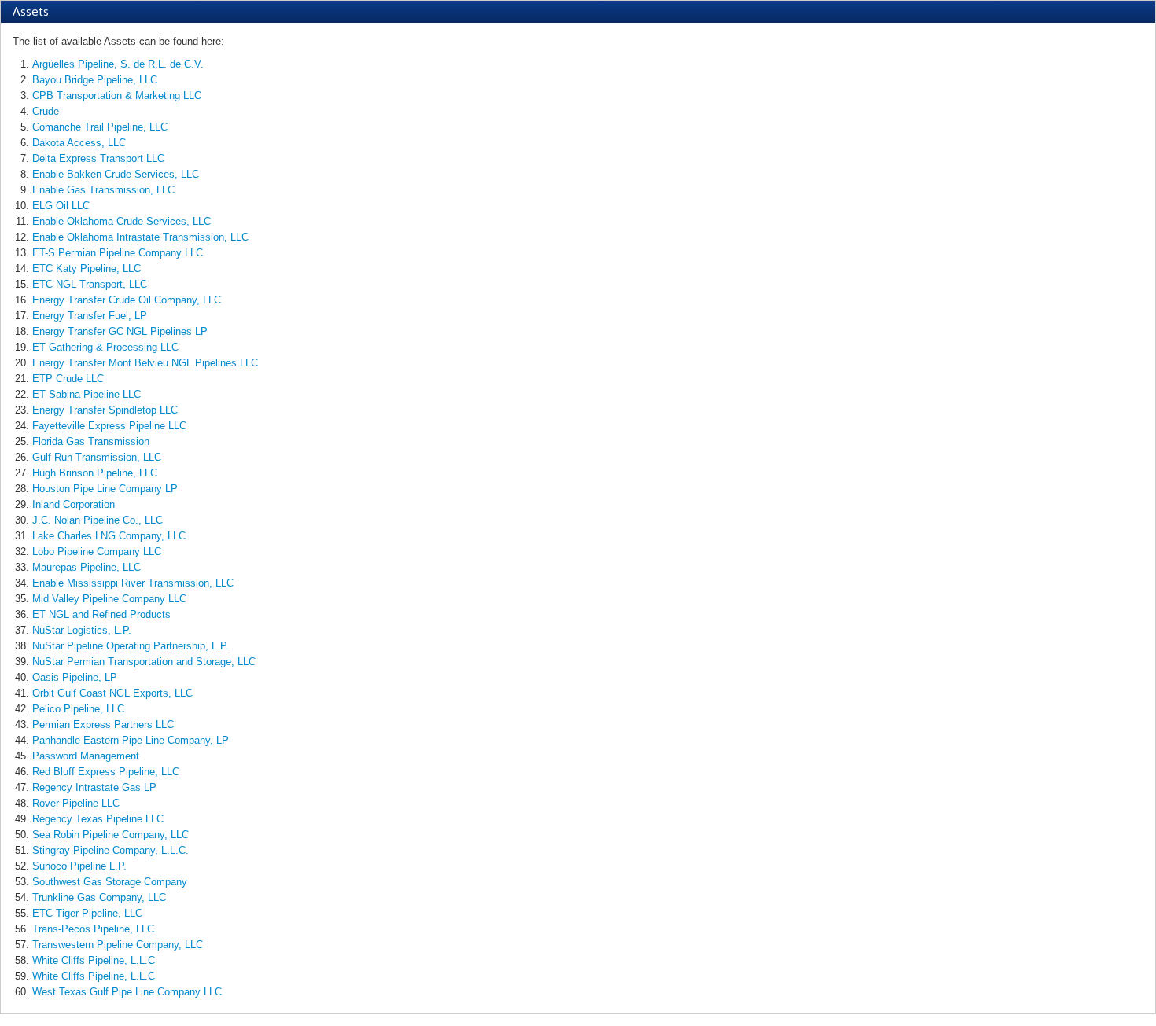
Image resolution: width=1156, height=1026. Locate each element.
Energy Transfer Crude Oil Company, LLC (126, 300)
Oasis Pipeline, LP (74, 677)
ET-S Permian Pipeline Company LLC (117, 253)
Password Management (85, 756)
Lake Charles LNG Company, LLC (109, 536)
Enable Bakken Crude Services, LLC (115, 174)
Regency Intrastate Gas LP (94, 787)
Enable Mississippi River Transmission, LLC (133, 583)
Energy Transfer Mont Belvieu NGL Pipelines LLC (145, 363)
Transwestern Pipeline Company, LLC (117, 945)
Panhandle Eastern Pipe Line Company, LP (130, 740)
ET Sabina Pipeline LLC (86, 394)
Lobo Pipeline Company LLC (96, 551)
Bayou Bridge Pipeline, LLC (94, 80)
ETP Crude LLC (68, 378)
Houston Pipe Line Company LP (105, 489)
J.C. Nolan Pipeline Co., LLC (97, 520)
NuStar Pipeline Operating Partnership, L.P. (130, 646)
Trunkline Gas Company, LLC (99, 897)
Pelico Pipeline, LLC (78, 709)
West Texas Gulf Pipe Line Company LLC (127, 992)
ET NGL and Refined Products (101, 614)
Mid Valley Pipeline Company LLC (109, 599)
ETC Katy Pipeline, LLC (86, 268)
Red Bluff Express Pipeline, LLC (105, 772)
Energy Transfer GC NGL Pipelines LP (120, 331)
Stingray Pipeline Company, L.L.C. (110, 850)
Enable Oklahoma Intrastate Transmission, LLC (140, 237)
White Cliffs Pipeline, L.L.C (93, 960)
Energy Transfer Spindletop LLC (105, 410)
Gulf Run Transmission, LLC (96, 457)
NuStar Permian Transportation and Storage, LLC (144, 661)
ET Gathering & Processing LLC (105, 347)
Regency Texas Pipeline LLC (98, 819)
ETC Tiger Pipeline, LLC (87, 913)
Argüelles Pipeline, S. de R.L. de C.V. (118, 64)
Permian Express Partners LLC (103, 724)
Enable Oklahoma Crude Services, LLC (121, 221)
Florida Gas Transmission (90, 441)
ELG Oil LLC (61, 205)
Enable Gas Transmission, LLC (103, 190)
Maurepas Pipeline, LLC (86, 567)
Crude (45, 111)
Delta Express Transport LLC (98, 158)
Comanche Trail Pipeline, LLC (100, 127)
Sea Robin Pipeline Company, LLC (110, 834)
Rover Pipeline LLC (76, 803)
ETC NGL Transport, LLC (89, 284)
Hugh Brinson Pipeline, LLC (94, 473)
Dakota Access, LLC (79, 143)
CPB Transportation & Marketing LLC (116, 95)
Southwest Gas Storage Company (109, 882)
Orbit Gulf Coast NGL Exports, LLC (112, 693)
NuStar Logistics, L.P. (81, 630)
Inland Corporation (73, 504)
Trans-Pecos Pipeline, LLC (93, 929)
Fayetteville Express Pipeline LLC (109, 426)
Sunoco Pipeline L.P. (79, 866)
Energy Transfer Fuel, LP (89, 316)
